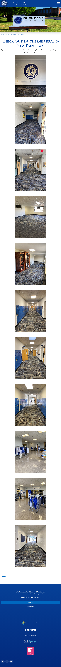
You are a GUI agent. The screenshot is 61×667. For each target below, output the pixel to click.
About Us (16, 34)
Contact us (30, 602)
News (22, 34)
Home (2, 34)
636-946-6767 (30, 606)
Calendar (3, 576)
